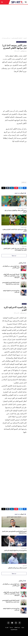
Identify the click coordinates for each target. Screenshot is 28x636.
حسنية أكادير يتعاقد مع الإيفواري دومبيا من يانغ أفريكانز (16, 211)
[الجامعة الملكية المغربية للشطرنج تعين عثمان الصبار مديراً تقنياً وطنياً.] (23, 284)
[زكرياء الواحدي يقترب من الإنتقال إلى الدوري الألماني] (23, 268)
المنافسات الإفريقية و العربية (17, 38)
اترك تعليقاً (14, 255)
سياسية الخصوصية (14, 629)
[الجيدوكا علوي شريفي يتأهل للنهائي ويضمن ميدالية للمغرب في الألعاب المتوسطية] (23, 276)
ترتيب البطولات (17, 627)
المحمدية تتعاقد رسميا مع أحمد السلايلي (17, 568)
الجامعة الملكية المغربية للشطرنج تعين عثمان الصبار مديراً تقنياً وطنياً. (10, 283)
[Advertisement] (14, 21)
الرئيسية (25, 38)
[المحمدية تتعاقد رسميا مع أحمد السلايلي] (14, 558)
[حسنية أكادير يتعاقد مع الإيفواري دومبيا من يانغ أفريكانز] (14, 201)
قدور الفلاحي (22, 312)
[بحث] (2, 2)
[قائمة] (26, 2)
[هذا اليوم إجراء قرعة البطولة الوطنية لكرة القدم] (23, 292)
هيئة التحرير (22, 51)
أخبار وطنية (24, 303)
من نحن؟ (11, 627)
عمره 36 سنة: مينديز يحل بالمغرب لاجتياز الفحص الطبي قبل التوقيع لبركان (15, 249)
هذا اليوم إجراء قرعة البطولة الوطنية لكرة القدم (15, 550)
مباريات (22, 627)
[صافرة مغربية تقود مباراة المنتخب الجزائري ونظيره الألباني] (14, 220)
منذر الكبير (24, 182)
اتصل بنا (6, 627)
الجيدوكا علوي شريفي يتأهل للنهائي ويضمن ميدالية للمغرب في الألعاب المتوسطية (11, 275)
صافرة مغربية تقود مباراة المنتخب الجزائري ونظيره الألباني (15, 230)
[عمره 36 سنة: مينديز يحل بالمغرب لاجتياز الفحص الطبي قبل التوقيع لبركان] (14, 239)
